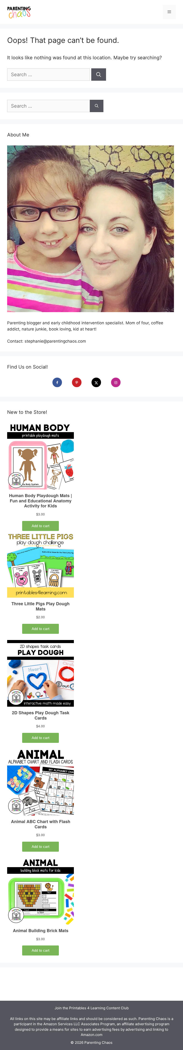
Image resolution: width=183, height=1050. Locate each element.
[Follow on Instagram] (119, 382)
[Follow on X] (100, 382)
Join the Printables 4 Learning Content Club (92, 1008)
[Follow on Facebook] (60, 382)
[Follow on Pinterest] (80, 382)
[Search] (98, 74)
